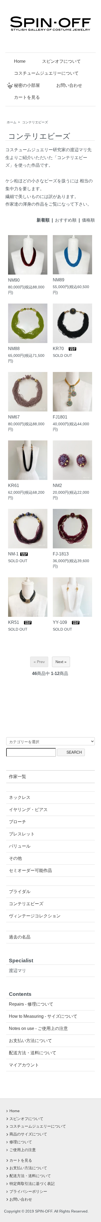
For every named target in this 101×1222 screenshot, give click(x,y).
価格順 (88, 220)
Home (20, 61)
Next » (61, 662)
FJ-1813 (61, 553)
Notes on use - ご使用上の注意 (38, 1028)
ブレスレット (22, 834)
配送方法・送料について (32, 1052)
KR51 (15, 622)
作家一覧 (17, 776)
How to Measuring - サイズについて (43, 1016)
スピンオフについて (61, 61)
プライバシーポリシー (28, 1191)
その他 (15, 858)
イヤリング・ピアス (28, 809)
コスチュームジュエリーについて (46, 73)
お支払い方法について (30, 1040)
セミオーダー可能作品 (30, 870)
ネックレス (19, 797)
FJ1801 (62, 416)
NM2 (57, 485)
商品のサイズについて (28, 1134)
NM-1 (14, 553)
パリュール (19, 846)
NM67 (16, 416)
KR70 (60, 348)
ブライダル (19, 891)
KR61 (15, 485)
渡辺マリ (17, 970)
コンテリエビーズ (35, 122)
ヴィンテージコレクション (35, 916)
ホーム (11, 122)
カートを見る (27, 97)
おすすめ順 (65, 220)
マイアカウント (24, 1065)
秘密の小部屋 (27, 85)
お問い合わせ (69, 85)
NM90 (16, 280)
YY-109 (62, 622)
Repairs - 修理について (31, 1004)
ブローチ (17, 821)
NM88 (16, 348)
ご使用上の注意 (22, 1150)
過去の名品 (19, 937)
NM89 (61, 279)
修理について (20, 1142)
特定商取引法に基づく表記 (32, 1183)
